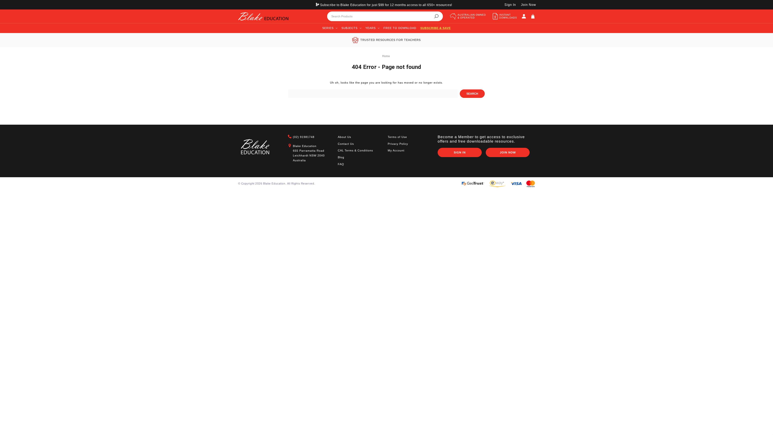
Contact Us (346, 143)
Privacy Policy (398, 143)
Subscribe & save (435, 28)
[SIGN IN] (524, 16)
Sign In (510, 4)
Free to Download (399, 28)
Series (328, 28)
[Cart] (533, 16)
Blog (341, 157)
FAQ (341, 164)
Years (370, 28)
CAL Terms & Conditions (355, 150)
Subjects (349, 28)
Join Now (528, 4)
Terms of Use (397, 137)
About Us (344, 137)
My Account (396, 150)
